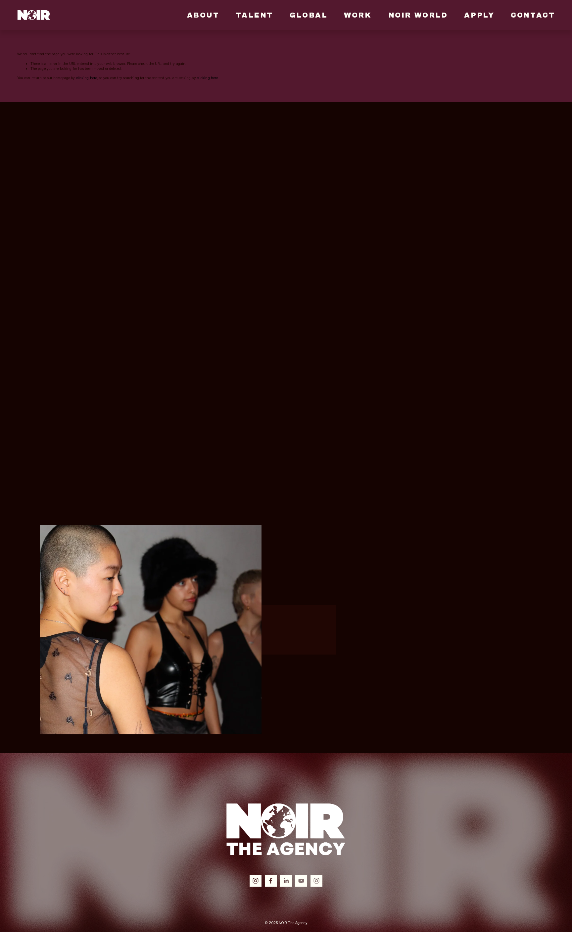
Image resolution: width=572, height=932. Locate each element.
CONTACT (533, 15)
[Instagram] (256, 881)
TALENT (254, 15)
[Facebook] (271, 881)
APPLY (479, 15)
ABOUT (203, 15)
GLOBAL (308, 15)
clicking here (86, 77)
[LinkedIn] (286, 881)
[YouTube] (301, 881)
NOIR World (418, 15)
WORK (357, 15)
